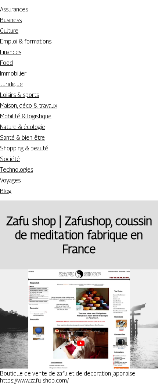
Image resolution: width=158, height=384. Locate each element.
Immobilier (13, 73)
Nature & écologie (22, 126)
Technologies (16, 169)
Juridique (11, 84)
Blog (5, 191)
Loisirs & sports (19, 94)
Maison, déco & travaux (28, 105)
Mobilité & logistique (25, 116)
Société (10, 159)
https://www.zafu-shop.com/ (34, 380)
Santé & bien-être (22, 137)
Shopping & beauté (24, 148)
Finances (10, 52)
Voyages (10, 180)
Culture (9, 30)
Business (11, 20)
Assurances (14, 9)
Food (6, 62)
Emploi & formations (25, 41)
